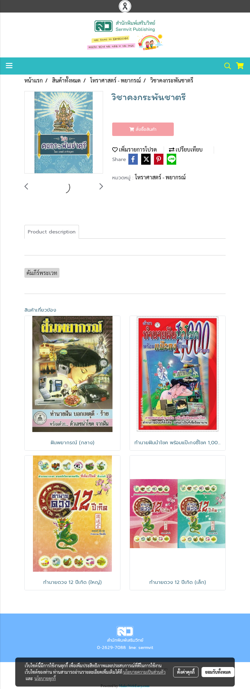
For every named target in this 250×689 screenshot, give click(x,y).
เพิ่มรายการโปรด (137, 149)
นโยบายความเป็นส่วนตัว (144, 672)
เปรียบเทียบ (188, 149)
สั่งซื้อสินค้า (145, 129)
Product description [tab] (52, 232)
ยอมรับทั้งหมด (218, 672)
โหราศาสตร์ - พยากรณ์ (160, 177)
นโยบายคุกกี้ (45, 678)
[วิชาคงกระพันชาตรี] (64, 132)
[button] (226, 66)
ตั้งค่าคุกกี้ (186, 672)
